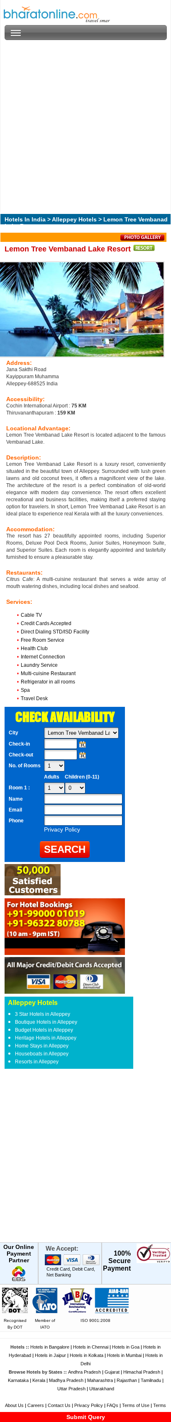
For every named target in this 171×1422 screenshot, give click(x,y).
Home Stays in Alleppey (41, 1046)
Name (16, 799)
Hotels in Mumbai (124, 1355)
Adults (51, 777)
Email (15, 810)
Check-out (21, 755)
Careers (35, 1405)
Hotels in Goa (125, 1346)
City (13, 733)
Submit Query (85, 1417)
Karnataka (18, 1380)
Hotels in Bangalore (49, 1346)
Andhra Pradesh (84, 1371)
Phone (16, 821)
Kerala (38, 1380)
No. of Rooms (25, 766)
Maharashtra (100, 1380)
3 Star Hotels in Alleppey (42, 1014)
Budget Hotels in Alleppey (44, 1030)
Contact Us (59, 1405)
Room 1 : (20, 788)
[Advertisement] (85, 126)
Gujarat (112, 1371)
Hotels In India (25, 219)
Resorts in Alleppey (37, 1062)
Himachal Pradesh (141, 1371)
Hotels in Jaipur (50, 1355)
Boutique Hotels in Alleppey (46, 1022)
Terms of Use (135, 1405)
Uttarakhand (101, 1388)
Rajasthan (127, 1380)
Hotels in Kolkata (86, 1355)
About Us (14, 1405)
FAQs (112, 1405)
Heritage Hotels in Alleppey (45, 1038)
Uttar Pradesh (71, 1388)
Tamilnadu (151, 1380)
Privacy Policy (88, 1405)
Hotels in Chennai (90, 1346)
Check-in (19, 744)
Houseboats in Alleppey (41, 1054)
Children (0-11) (82, 777)
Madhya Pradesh (66, 1380)
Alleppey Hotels (74, 219)
